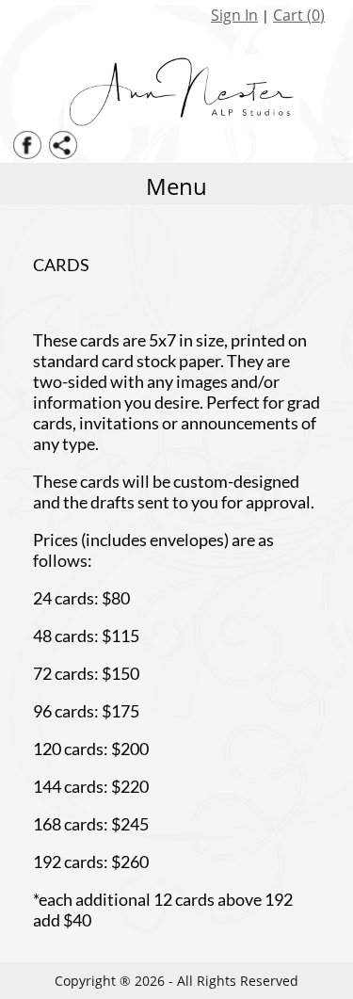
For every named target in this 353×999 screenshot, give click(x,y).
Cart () (299, 15)
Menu (176, 185)
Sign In (234, 15)
